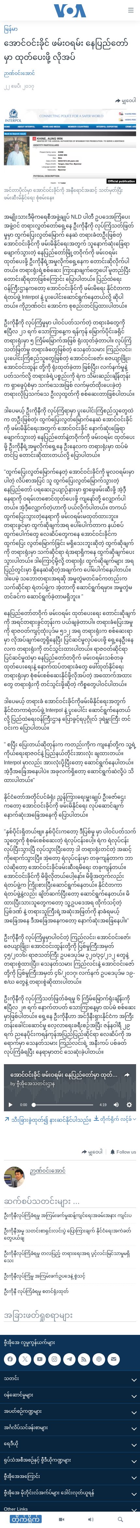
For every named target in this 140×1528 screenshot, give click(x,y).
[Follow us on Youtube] (40, 1359)
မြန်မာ (11, 29)
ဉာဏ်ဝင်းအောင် (19, 73)
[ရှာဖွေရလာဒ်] (120, 1520)
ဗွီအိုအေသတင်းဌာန (36, 1083)
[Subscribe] (113, 1359)
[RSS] (84, 1359)
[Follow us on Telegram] (69, 1359)
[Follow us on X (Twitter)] (25, 1359)
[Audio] (91, 1520)
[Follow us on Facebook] (10, 1359)
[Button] (125, 100)
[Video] (61, 1520)
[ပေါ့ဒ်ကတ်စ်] (98, 1359)
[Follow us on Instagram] (54, 1359)
